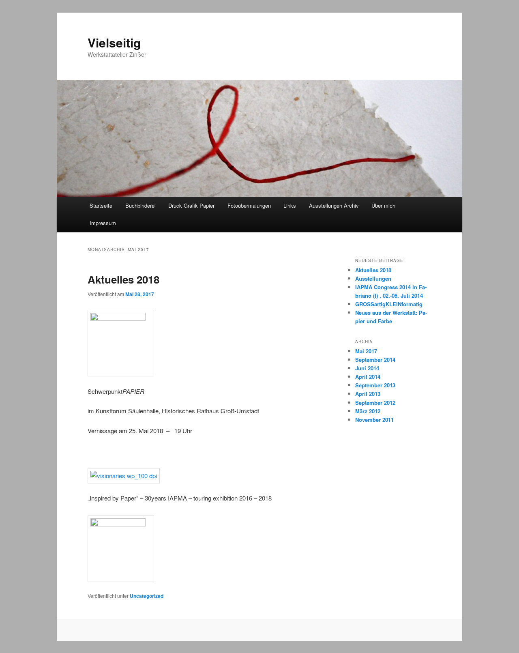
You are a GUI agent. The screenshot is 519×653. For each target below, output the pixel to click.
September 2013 (375, 385)
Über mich (383, 205)
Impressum (103, 223)
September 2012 (375, 402)
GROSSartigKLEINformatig (388, 304)
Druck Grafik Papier (191, 205)
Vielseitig (114, 42)
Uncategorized (146, 595)
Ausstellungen (373, 278)
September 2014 (375, 359)
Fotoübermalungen (249, 205)
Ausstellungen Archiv (334, 205)
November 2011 (374, 419)
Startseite (101, 205)
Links (289, 205)
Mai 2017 (366, 351)
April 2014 (367, 376)
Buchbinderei (140, 205)
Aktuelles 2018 (123, 279)
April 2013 (367, 393)
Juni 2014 (367, 368)
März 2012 (367, 411)
